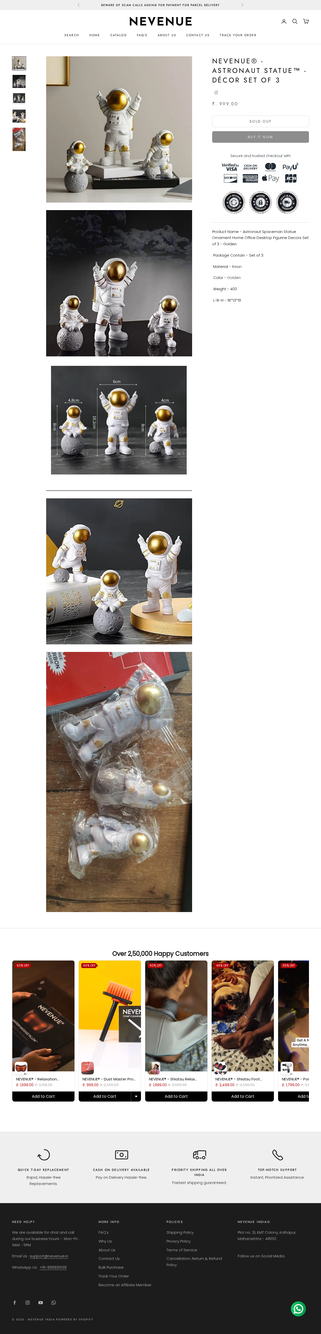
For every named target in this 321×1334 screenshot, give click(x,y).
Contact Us (198, 35)
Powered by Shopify (75, 1319)
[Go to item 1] (19, 63)
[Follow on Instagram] (27, 1302)
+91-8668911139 (53, 1267)
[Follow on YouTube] (40, 1302)
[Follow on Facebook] (14, 1302)
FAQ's (142, 35)
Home (94, 35)
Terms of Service (182, 1250)
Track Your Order (238, 35)
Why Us (105, 1241)
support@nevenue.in (49, 1256)
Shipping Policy (180, 1232)
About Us (167, 35)
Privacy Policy (179, 1241)
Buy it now (260, 136)
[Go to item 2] (19, 81)
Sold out (261, 121)
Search (71, 35)
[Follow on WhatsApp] (53, 1302)
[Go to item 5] (19, 139)
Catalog (118, 35)
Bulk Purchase (111, 1267)
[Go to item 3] (19, 98)
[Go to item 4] (19, 116)
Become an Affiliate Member (125, 1285)
